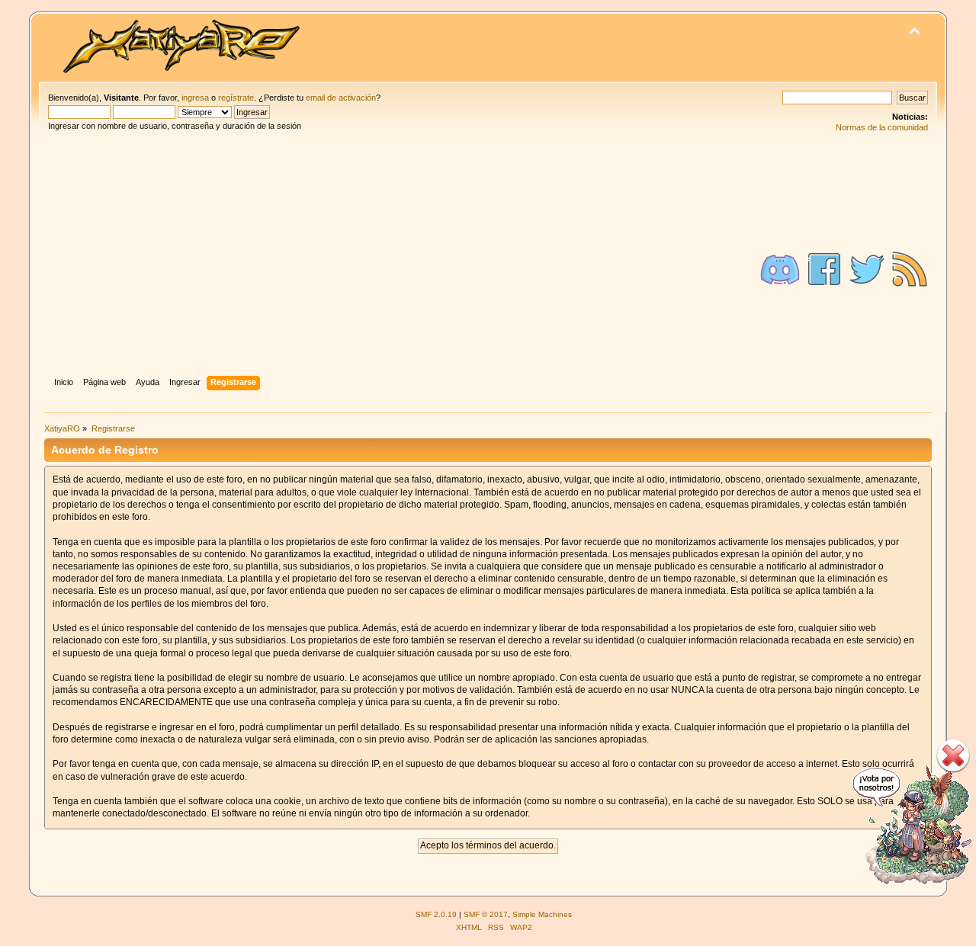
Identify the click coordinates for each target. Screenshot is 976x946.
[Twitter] (867, 269)
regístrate (236, 97)
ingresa (195, 97)
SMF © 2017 (486, 914)
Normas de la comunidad (882, 127)
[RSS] (909, 269)
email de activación (341, 97)
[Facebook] (824, 269)
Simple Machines (542, 914)
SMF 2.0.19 (436, 914)
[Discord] (780, 269)
